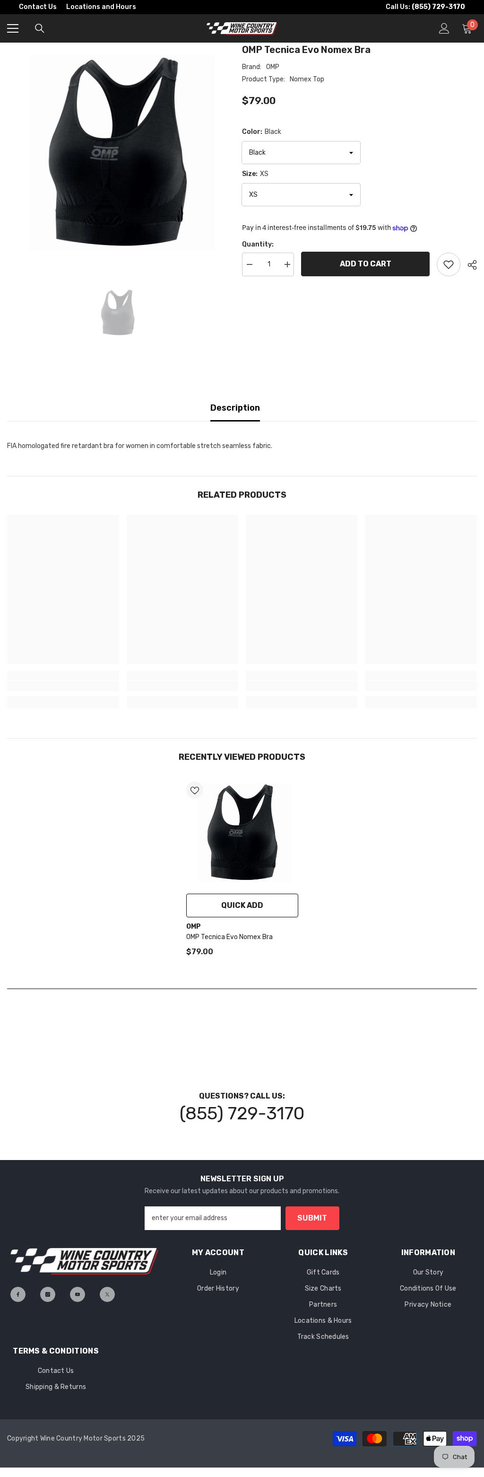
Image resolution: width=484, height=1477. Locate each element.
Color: (261, 132)
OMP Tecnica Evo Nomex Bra (229, 937)
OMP (272, 67)
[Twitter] (107, 1294)
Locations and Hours (101, 7)
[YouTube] (77, 1294)
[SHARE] (468, 265)
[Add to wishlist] (448, 264)
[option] (117, 153)
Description (235, 408)
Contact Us (38, 7)
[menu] (12, 28)
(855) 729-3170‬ (242, 1113)
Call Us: (425, 7)
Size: (255, 174)
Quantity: (258, 244)
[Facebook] (18, 1294)
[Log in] (444, 28)
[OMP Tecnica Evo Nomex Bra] (242, 833)
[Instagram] (47, 1294)
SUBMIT (312, 1217)
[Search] (39, 28)
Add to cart (365, 263)
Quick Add (242, 905)
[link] (63, 686)
